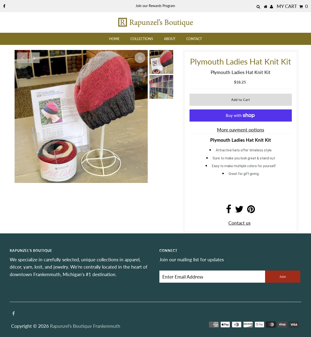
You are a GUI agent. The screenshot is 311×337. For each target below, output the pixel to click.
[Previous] (22, 57)
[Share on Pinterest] (251, 211)
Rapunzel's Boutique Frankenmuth (85, 326)
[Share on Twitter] (239, 211)
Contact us (239, 223)
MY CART (292, 6)
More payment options (240, 129)
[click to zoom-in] (140, 57)
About (169, 39)
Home (114, 39)
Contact (194, 39)
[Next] (34, 57)
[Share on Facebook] (228, 211)
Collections (141, 39)
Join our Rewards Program (155, 6)
